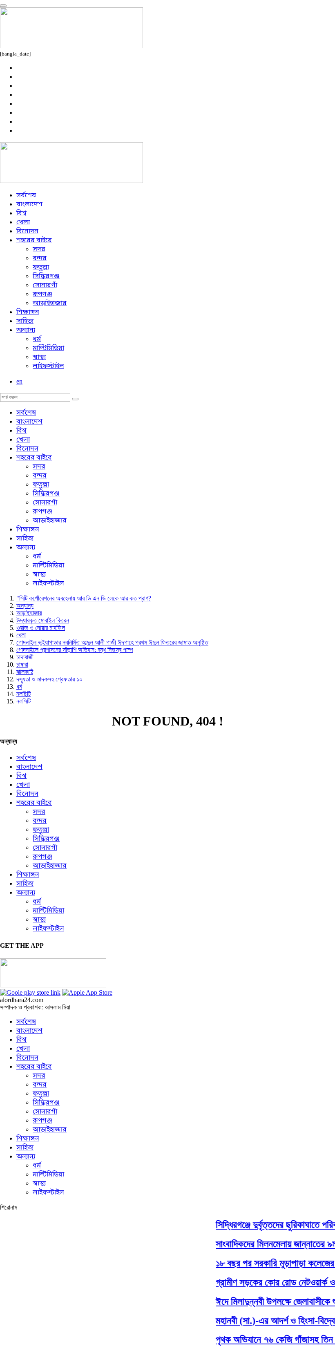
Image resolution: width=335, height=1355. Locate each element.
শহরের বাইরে (34, 240)
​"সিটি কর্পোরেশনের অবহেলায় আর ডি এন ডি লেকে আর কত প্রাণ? (83, 598)
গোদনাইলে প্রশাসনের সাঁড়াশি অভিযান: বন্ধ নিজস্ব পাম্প (74, 649)
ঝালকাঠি (24, 671)
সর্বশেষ (26, 195)
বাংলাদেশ (29, 204)
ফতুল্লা (41, 267)
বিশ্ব (21, 213)
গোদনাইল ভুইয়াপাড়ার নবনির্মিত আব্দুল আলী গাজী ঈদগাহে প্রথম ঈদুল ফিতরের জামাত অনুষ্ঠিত (112, 642)
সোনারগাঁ (45, 285)
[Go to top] (3, 5)
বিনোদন (27, 231)
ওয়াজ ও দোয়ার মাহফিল (40, 627)
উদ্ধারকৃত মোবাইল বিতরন (42, 620)
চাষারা (22, 664)
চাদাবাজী (25, 657)
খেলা (23, 222)
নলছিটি (23, 693)
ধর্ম (37, 339)
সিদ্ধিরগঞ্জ (46, 276)
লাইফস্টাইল (48, 366)
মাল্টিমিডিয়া (48, 348)
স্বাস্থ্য (39, 357)
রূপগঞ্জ (42, 294)
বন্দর (40, 258)
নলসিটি (23, 701)
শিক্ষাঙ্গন (27, 312)
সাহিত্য (25, 321)
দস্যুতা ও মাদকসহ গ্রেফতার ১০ (49, 679)
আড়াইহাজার (50, 303)
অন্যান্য (25, 330)
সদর (39, 249)
